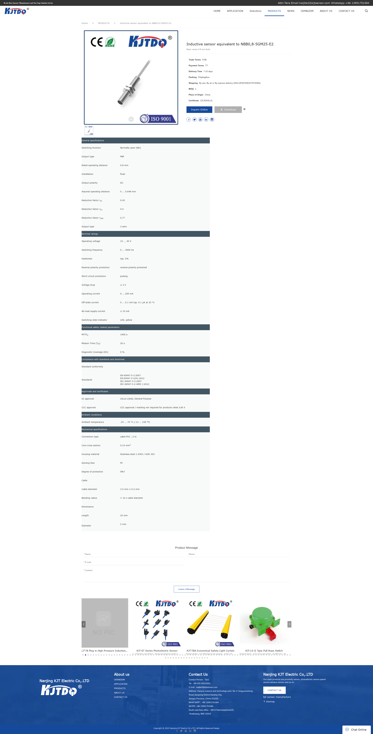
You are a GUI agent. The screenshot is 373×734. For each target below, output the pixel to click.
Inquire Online (199, 109)
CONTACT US (346, 11)
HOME (217, 11)
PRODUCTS (274, 11)
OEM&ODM (307, 11)
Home (85, 23)
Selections (255, 11)
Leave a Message (186, 589)
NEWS (290, 11)
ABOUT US (326, 11)
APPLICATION (235, 11)
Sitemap (270, 701)
